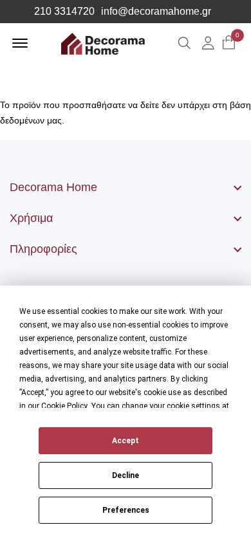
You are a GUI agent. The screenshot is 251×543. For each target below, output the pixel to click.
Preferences (125, 510)
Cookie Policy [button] (64, 405)
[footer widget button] (125, 187)
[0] (229, 43)
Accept (125, 440)
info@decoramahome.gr (156, 11)
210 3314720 (64, 11)
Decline (125, 475)
